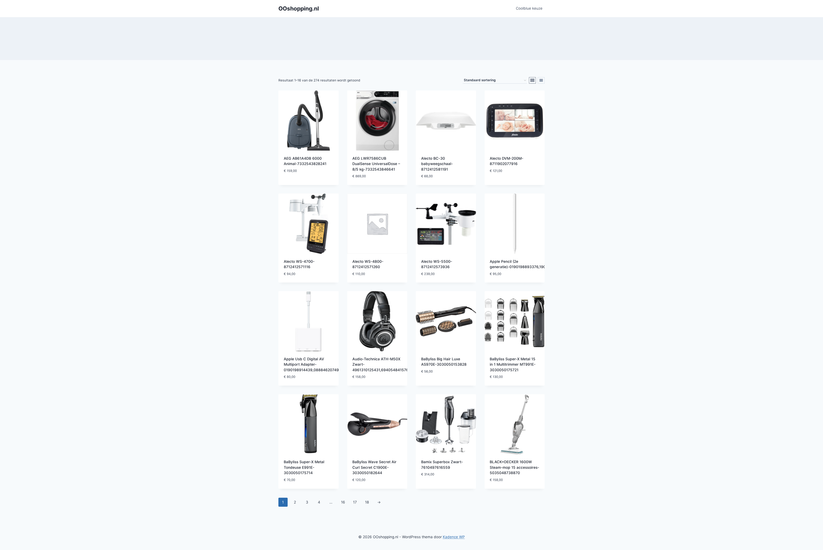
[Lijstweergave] (541, 80)
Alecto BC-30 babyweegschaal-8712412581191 (437, 163)
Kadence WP (454, 537)
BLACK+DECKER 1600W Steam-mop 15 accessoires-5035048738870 (514, 467)
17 (355, 502)
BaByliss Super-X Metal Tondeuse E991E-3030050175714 (304, 467)
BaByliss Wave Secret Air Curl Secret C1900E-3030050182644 (374, 467)
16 (343, 502)
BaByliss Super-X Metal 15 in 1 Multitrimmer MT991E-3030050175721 (513, 364)
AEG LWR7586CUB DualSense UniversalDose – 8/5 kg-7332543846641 (376, 163)
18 (367, 502)
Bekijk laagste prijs (302, 183)
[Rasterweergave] (532, 80)
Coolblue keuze (529, 8)
